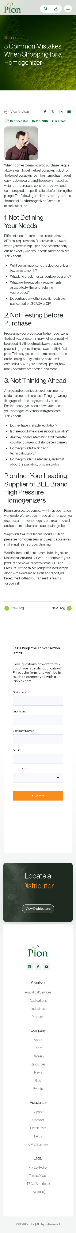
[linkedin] (29, 966)
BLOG (14, 38)
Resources (38, 1064)
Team (38, 1048)
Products (38, 1017)
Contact (38, 1120)
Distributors (38, 1128)
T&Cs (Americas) (38, 1184)
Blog (38, 1080)
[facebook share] (45, 111)
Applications (38, 1000)
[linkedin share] (61, 111)
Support (38, 1112)
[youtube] (46, 966)
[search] (46, 8)
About (38, 1040)
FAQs (38, 1136)
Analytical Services (38, 992)
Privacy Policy (38, 1167)
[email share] (69, 111)
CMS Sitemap (38, 1144)
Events (38, 1088)
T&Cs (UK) (38, 1192)
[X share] (53, 111)
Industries (38, 1008)
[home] (12, 8)
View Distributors (38, 908)
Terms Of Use (38, 1176)
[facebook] (38, 966)
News (38, 1072)
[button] (56, 8)
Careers (38, 1056)
